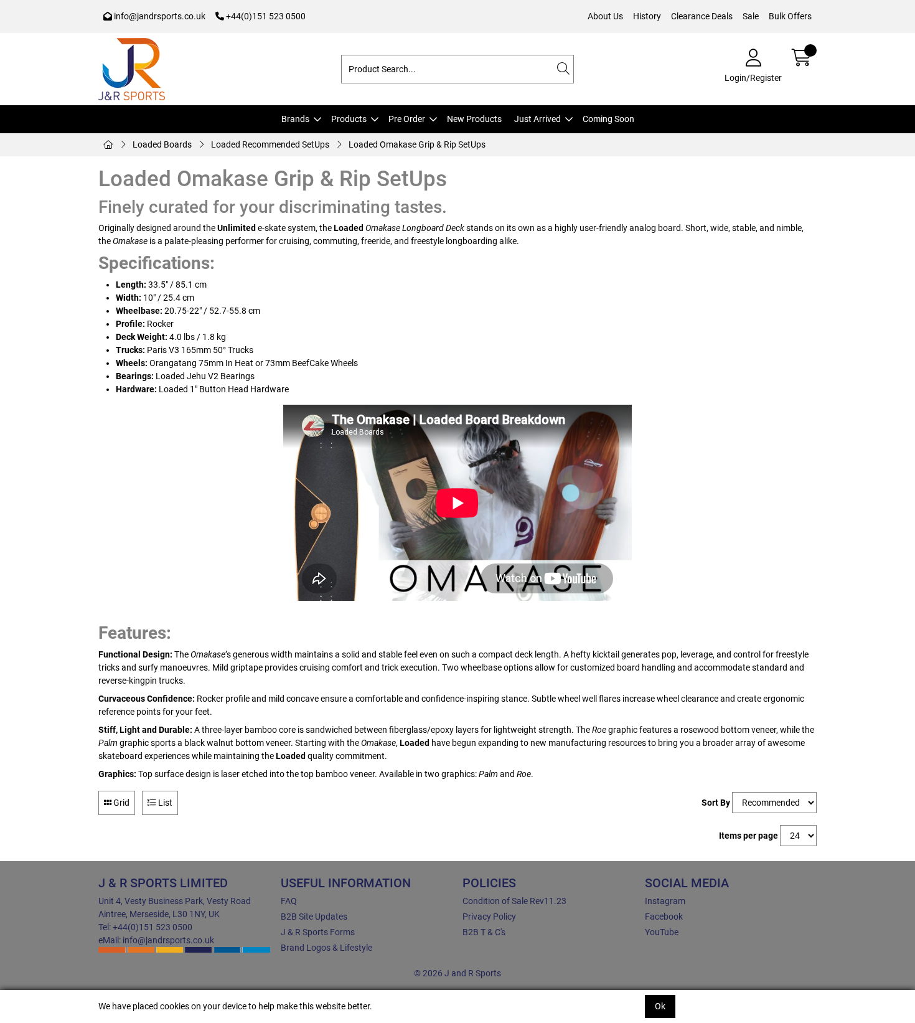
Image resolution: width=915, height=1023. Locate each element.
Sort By (716, 803)
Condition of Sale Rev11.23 (514, 901)
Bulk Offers (790, 16)
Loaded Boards (162, 144)
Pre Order (406, 119)
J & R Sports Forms (318, 932)
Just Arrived (537, 119)
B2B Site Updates (314, 917)
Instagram (665, 901)
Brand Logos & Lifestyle (326, 948)
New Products (474, 119)
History (647, 16)
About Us (605, 16)
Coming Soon (608, 119)
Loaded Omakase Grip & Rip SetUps (417, 144)
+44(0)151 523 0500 (265, 16)
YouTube (661, 932)
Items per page (748, 836)
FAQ (289, 901)
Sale (751, 16)
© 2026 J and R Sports (457, 973)
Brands (295, 119)
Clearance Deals (702, 16)
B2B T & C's (483, 932)
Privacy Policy (489, 917)
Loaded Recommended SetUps (270, 144)
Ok (660, 1006)
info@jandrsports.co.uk (158, 16)
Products (349, 119)
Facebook (664, 917)
